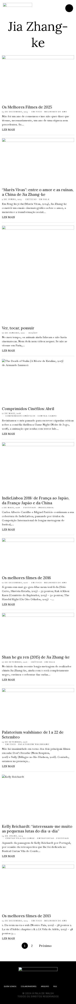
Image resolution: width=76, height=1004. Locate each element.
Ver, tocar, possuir (18, 328)
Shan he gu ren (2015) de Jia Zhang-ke (36, 657)
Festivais (29, 507)
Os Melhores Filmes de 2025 (27, 107)
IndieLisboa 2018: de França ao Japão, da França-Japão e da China (35, 500)
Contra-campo (47, 416)
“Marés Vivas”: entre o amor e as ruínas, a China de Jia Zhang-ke (37, 192)
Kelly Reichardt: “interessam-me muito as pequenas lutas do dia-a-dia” (37, 829)
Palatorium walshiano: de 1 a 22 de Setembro (33, 734)
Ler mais (8, 129)
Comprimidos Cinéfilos (20, 416)
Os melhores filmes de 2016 (26, 577)
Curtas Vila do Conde (20, 838)
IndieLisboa (46, 507)
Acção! (33, 333)
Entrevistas (45, 838)
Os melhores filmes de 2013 (26, 916)
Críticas (31, 199)
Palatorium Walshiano (33, 744)
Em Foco (37, 112)
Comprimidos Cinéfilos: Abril (28, 408)
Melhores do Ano (55, 112)
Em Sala (44, 199)
